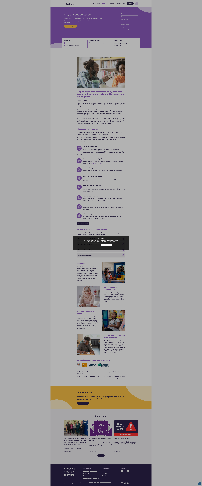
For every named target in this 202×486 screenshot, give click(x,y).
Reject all (95, 244)
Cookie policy (104, 247)
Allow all (106, 244)
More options (97, 247)
